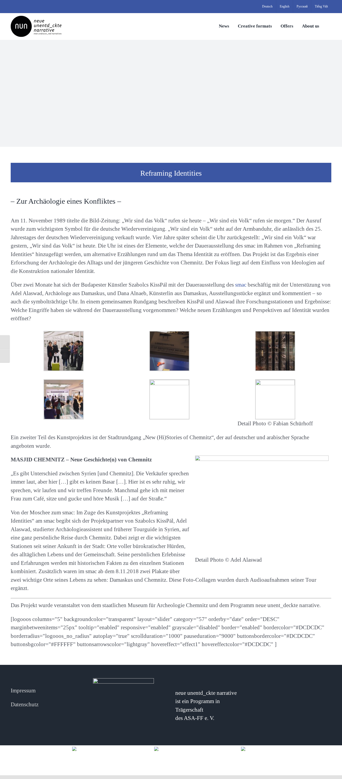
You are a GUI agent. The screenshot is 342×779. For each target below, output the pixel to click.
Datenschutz (24, 704)
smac (240, 284)
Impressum (23, 690)
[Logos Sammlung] (171, 748)
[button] (329, 25)
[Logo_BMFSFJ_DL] (87, 748)
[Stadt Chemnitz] (254, 748)
